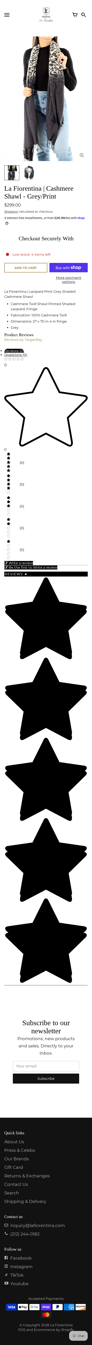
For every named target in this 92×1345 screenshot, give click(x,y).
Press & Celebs (19, 1150)
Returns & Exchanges (27, 1175)
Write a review (21, 563)
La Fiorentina (61, 1325)
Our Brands (16, 1158)
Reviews (16, 574)
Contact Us (16, 1184)
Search (11, 1192)
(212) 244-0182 (25, 1234)
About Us (14, 1141)
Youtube (19, 1283)
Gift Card (13, 1167)
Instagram (21, 1266)
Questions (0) (15, 355)
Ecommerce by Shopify (54, 1330)
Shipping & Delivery (25, 1201)
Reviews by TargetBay (23, 340)
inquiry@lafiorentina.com (37, 1225)
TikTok (17, 1275)
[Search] (83, 15)
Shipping (11, 211)
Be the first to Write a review (33, 567)
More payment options (68, 280)
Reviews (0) (14, 351)
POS (21, 1330)
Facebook (21, 1258)
